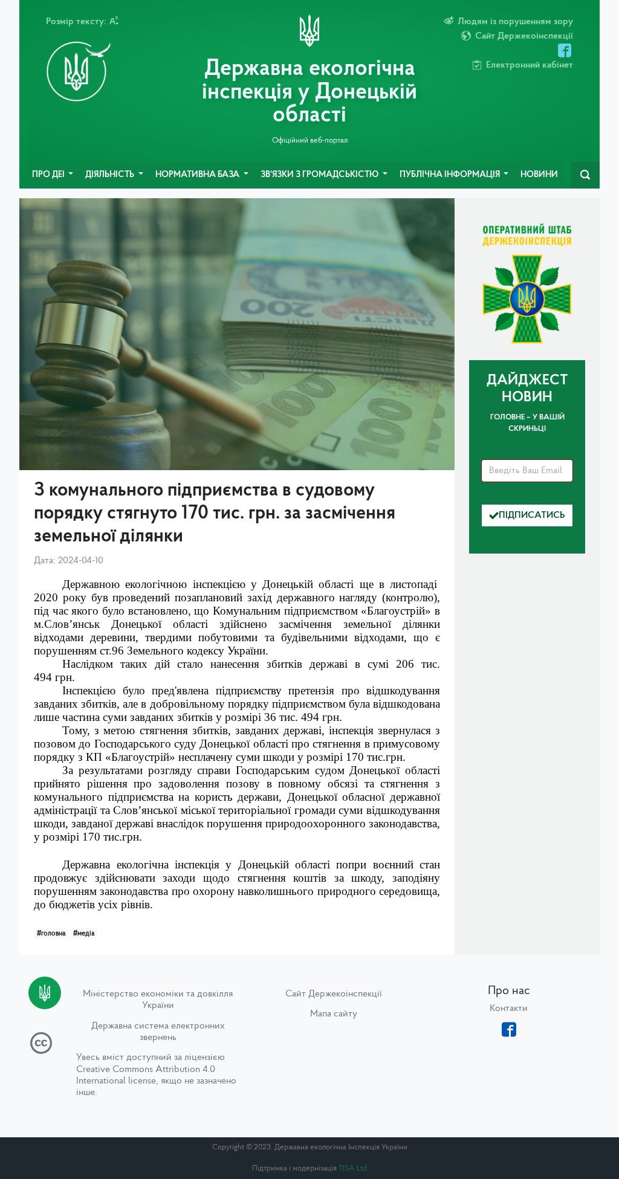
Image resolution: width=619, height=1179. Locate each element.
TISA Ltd (353, 1168)
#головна (51, 933)
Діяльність (110, 174)
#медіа (83, 933)
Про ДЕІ (49, 174)
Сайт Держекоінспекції (333, 994)
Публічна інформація (451, 174)
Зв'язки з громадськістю (320, 174)
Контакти (509, 1008)
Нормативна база (198, 174)
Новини (539, 174)
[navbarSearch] (585, 175)
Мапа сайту (333, 1014)
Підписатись (532, 515)
